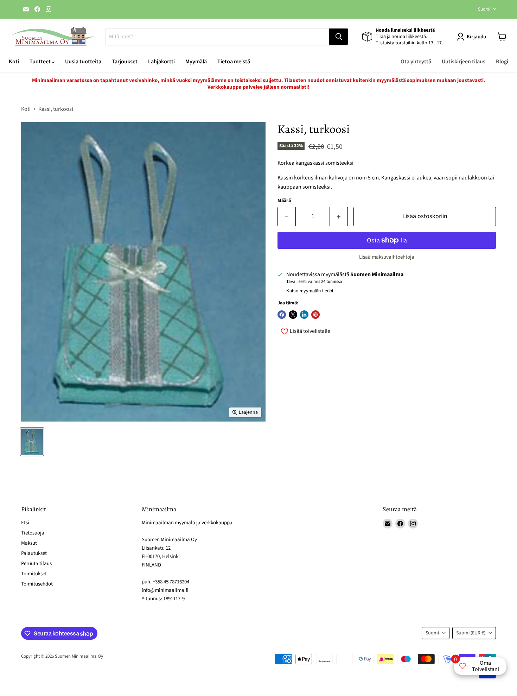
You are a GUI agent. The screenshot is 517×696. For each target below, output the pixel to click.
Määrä (284, 200)
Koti (14, 61)
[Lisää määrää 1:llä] (339, 216)
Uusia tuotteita (83, 61)
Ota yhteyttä (416, 61)
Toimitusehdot (37, 584)
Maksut (29, 543)
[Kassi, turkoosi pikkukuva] (32, 442)
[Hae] (338, 37)
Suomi (484, 9)
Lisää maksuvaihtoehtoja (386, 257)
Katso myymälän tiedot (309, 291)
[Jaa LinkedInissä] (304, 314)
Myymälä (196, 61)
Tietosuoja (32, 533)
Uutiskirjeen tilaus (463, 61)
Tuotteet (41, 61)
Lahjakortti (161, 61)
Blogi (502, 61)
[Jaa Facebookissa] (281, 314)
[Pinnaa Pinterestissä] (315, 314)
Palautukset (34, 553)
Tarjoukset (125, 61)
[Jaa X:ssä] (293, 314)
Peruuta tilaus (36, 563)
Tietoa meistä (233, 61)
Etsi (25, 522)
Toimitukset (34, 573)
